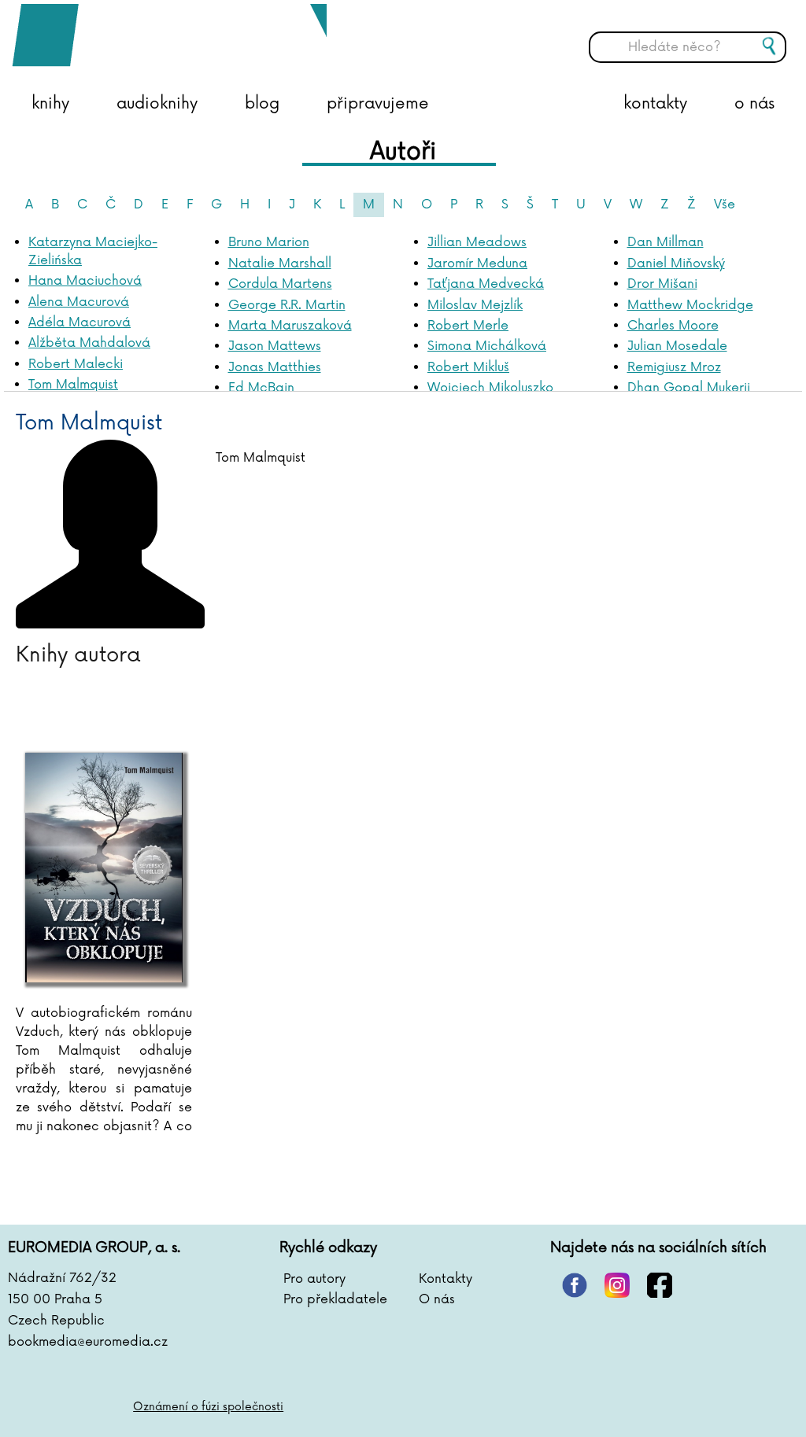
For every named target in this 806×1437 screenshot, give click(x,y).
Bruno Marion (268, 242)
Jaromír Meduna (477, 263)
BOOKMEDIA (169, 35)
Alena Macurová (78, 302)
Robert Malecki (75, 364)
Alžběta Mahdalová (89, 343)
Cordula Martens (280, 284)
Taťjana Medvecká (485, 284)
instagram (617, 1285)
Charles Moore (673, 325)
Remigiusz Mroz (674, 367)
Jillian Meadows (477, 242)
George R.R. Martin (287, 305)
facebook (659, 1285)
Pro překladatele (335, 1299)
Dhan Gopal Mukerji (688, 388)
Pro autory (314, 1279)
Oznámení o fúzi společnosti (208, 1406)
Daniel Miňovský (676, 263)
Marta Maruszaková (290, 325)
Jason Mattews (274, 346)
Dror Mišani (662, 284)
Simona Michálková (486, 346)
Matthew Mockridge (690, 305)
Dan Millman (665, 242)
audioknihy (157, 103)
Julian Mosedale (677, 346)
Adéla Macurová (79, 322)
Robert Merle (467, 325)
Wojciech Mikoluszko (490, 388)
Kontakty (445, 1279)
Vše (724, 204)
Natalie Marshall (279, 263)
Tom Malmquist (73, 384)
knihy (50, 103)
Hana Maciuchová (85, 281)
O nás (437, 1299)
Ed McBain (261, 388)
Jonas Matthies (274, 367)
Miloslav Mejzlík (475, 305)
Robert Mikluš (468, 367)
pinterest (574, 1285)
